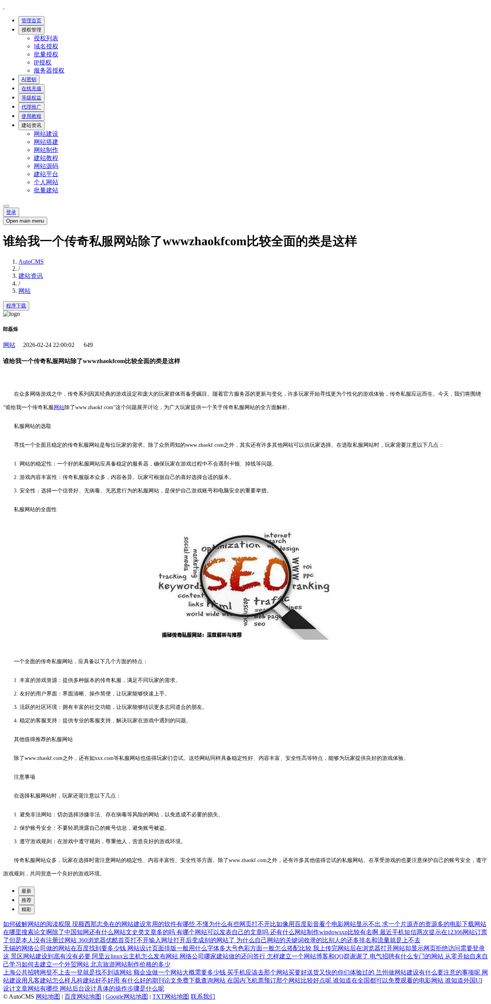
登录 (11, 212)
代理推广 (31, 107)
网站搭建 (46, 142)
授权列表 (46, 38)
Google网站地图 (126, 996)
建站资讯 (31, 125)
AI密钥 (28, 79)
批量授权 (46, 54)
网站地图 (48, 996)
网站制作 (46, 150)
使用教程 (31, 116)
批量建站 (46, 190)
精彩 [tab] (26, 909)
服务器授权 (49, 70)
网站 (24, 290)
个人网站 (46, 182)
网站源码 (46, 166)
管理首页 (31, 20)
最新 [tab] (26, 891)
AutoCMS (31, 261)
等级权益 (31, 98)
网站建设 (46, 133)
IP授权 (42, 62)
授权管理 (31, 30)
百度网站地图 (82, 996)
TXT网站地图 (170, 996)
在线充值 (31, 88)
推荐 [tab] (26, 900)
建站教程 (46, 158)
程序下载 (16, 306)
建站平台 (46, 174)
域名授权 (46, 46)
